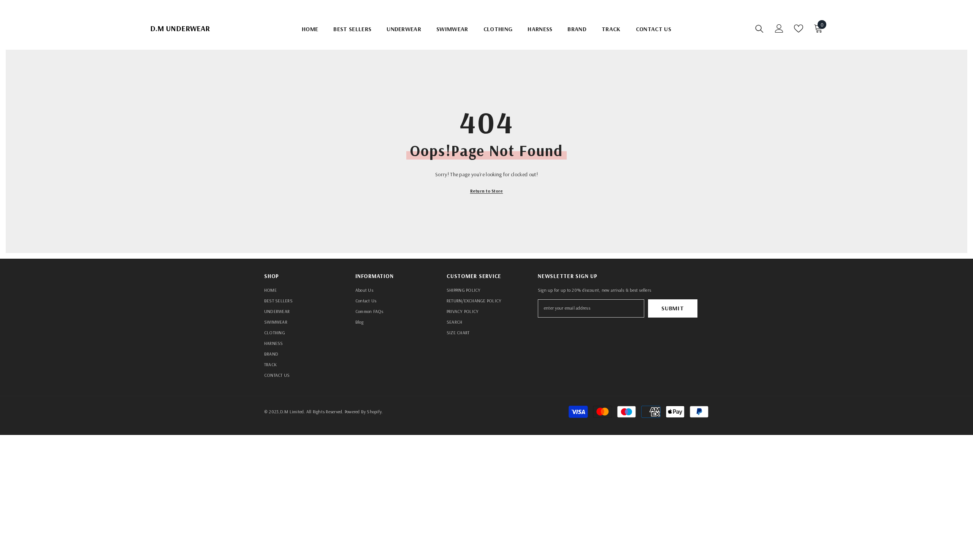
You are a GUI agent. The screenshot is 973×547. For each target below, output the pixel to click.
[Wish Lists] (798, 28)
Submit (672, 308)
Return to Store (486, 191)
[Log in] (779, 28)
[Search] (759, 28)
